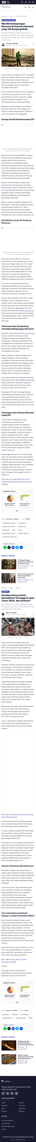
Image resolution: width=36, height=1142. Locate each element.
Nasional (18, 587)
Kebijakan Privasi (20, 1139)
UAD (14, 188)
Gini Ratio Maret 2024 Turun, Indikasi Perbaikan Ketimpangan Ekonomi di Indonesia (16, 481)
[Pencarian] (25, 7)
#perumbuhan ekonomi (9, 533)
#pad (13, 530)
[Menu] (33, 7)
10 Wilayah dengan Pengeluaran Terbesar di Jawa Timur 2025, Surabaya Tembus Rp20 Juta (25, 563)
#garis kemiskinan (21, 1018)
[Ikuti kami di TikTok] (33, 2)
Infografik (4, 1105)
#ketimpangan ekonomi (9, 523)
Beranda (4, 16)
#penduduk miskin (8, 1018)
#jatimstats (6, 1014)
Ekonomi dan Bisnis (21, 16)
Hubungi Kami (5, 1123)
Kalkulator (22, 1111)
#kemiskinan (21, 526)
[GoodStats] (6, 7)
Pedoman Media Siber (8, 1126)
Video (3, 1108)
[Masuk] (29, 7)
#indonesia (15, 1014)
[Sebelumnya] (28, 491)
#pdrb (20, 530)
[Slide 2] (18, 1002)
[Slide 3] (19, 1002)
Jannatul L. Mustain (12, 519)
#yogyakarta (21, 523)
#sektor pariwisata (23, 533)
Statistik (21, 1102)
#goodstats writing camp (9, 536)
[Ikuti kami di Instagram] (29, 2)
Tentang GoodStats (7, 1120)
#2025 (30, 1018)
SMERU (22, 380)
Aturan (12, 1139)
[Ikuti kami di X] (26, 2)
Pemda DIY (11, 450)
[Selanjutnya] (31, 491)
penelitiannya (29, 311)
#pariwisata (6, 530)
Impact (3, 1129)
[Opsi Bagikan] (33, 44)
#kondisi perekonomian (9, 526)
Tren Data (22, 1105)
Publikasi (4, 1111)
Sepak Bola (22, 1108)
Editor (28, 519)
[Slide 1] (17, 1002)
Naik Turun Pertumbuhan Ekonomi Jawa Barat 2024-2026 (26, 575)
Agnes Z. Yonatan (12, 1010)
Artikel (11, 16)
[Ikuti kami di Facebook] (22, 2)
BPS (3, 109)
